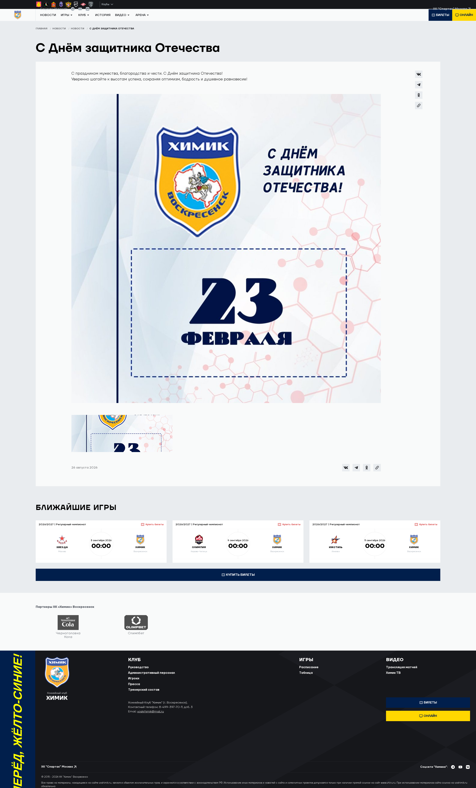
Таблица (306, 677)
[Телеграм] (418, 89)
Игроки (133, 683)
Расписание (309, 671)
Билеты (442, 21)
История (102, 21)
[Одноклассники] (418, 99)
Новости (48, 21)
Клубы (105, 4)
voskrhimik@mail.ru (150, 716)
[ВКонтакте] (418, 78)
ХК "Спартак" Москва (450, 13)
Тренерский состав (143, 694)
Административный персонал (151, 677)
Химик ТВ (393, 677)
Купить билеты (155, 528)
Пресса (134, 688)
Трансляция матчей (401, 671)
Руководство (138, 671)
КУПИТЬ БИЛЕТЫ (240, 579)
